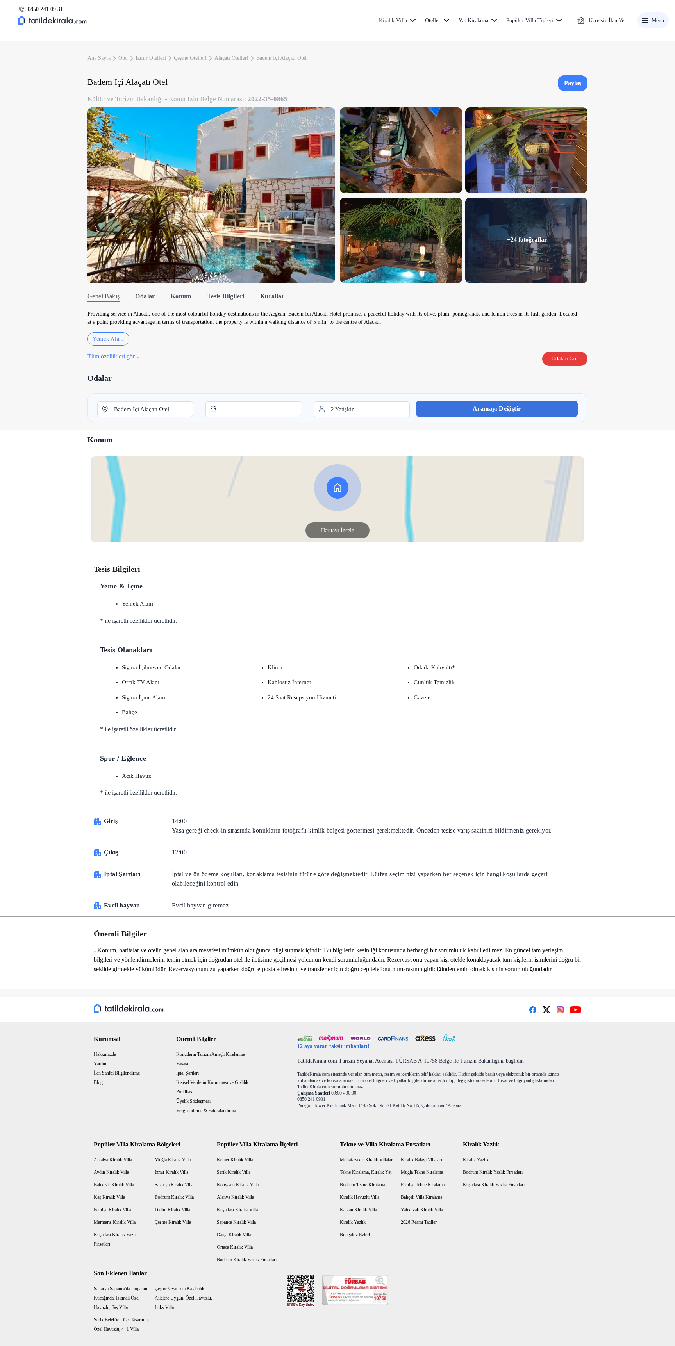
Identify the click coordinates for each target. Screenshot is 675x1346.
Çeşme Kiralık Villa (173, 1222)
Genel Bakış (104, 296)
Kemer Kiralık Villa (235, 1159)
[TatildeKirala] (129, 1008)
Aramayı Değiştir (497, 408)
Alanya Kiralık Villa (235, 1197)
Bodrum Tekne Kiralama (362, 1184)
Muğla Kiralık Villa (173, 1159)
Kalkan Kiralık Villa (358, 1209)
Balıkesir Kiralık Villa (114, 1184)
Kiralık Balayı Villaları (421, 1159)
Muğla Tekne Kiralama (422, 1172)
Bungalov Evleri (355, 1234)
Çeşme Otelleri (190, 58)
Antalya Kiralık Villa (113, 1159)
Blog (98, 1082)
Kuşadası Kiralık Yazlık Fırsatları (494, 1184)
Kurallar (272, 296)
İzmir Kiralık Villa (171, 1172)
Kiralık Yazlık (353, 1222)
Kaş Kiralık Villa (109, 1197)
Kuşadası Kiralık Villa (237, 1209)
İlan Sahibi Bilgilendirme (117, 1073)
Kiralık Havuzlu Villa (359, 1197)
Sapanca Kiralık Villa (236, 1222)
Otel (123, 58)
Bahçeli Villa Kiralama (421, 1197)
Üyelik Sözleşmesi (193, 1101)
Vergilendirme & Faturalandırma (206, 1110)
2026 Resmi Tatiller (419, 1222)
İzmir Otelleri (151, 58)
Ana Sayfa (99, 58)
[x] (546, 1009)
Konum (181, 296)
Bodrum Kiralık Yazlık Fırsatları (247, 1259)
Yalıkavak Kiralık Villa (422, 1209)
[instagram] (560, 1009)
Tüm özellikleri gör (113, 356)
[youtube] (575, 1009)
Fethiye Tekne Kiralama (423, 1184)
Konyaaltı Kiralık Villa (238, 1184)
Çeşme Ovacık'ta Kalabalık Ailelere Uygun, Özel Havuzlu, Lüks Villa (183, 1298)
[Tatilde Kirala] (52, 20)
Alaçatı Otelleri (231, 58)
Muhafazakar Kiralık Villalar (366, 1159)
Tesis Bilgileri (226, 296)
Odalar (145, 296)
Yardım (100, 1063)
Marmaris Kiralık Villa (115, 1222)
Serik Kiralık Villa (233, 1172)
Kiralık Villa (393, 20)
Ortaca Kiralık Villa (235, 1247)
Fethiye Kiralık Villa (112, 1209)
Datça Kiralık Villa (234, 1234)
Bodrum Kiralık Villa (174, 1197)
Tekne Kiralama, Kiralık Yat (365, 1172)
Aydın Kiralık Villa (111, 1172)
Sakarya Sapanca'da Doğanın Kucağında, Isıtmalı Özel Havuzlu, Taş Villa (120, 1298)
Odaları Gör (565, 359)
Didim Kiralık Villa (172, 1209)
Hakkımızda (105, 1054)
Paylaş (572, 83)
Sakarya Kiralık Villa (174, 1184)
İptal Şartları (187, 1073)
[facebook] (532, 1009)
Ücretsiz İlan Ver (608, 20)
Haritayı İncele (337, 530)
